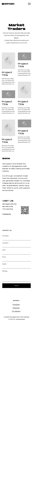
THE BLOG (6, 214)
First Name (5, 235)
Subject (4, 264)
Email (3, 249)
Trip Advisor (16, 311)
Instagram (16, 308)
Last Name (5, 243)
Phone (4, 257)
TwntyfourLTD (20, 319)
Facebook (16, 304)
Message (4, 271)
